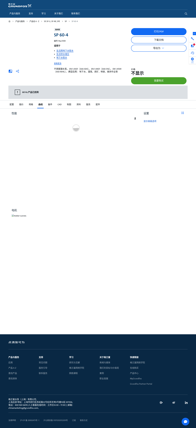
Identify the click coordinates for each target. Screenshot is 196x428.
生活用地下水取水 (64, 50)
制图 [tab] (69, 104)
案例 (102, 373)
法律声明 (12, 420)
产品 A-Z (12, 367)
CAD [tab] (59, 104)
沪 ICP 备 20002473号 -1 (29, 420)
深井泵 (57, 30)
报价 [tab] (21, 104)
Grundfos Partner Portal (141, 383)
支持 (41, 357)
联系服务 (43, 373)
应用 (10, 362)
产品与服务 (13, 357)
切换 (194, 33)
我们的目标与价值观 (109, 367)
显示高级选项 (150, 121)
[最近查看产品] (192, 53)
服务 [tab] (88, 104)
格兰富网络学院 (76, 367)
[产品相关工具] (192, 38)
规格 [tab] (31, 104)
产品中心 (134, 373)
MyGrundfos (136, 378)
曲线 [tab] (40, 104)
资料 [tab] (78, 104)
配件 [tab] (98, 104)
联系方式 (83, 420)
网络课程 (73, 373)
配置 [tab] (11, 104)
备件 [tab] (50, 104)
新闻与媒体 (105, 362)
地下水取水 (61, 57)
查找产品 (12, 373)
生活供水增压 (62, 54)
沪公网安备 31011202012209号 (55, 420)
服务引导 (43, 367)
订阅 (74, 420)
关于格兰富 (105, 357)
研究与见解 (74, 362)
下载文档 (159, 40)
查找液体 (12, 378)
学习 (71, 357)
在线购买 (134, 367)
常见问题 (43, 362)
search (186, 14)
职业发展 (104, 378)
